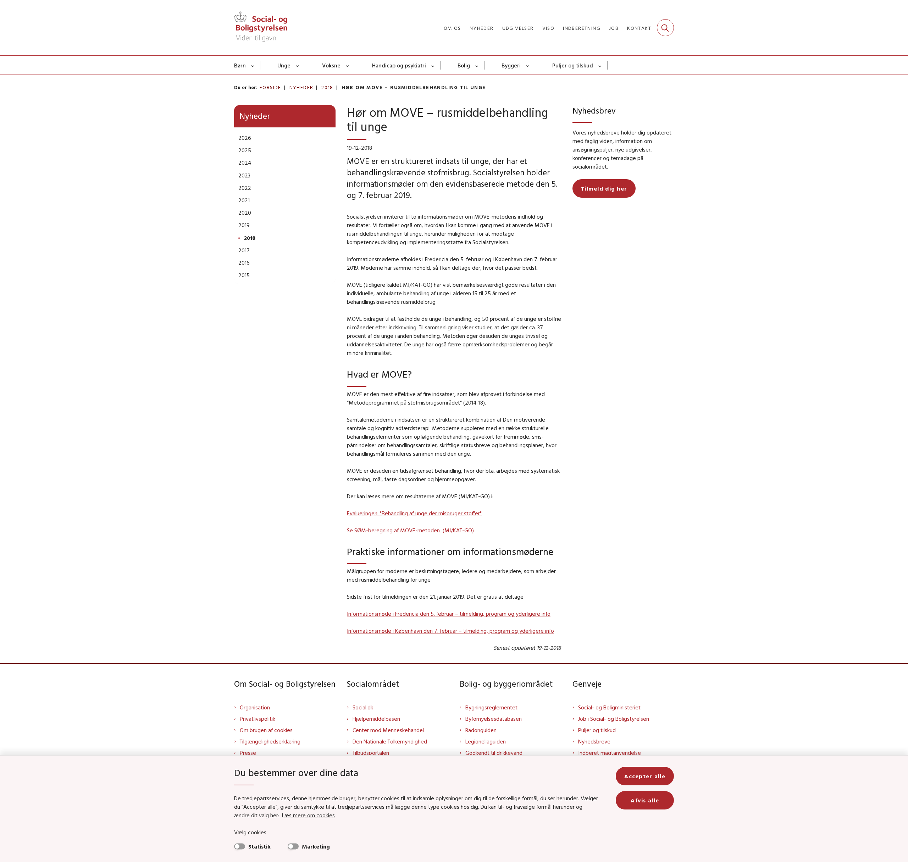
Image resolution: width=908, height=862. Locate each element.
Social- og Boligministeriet (609, 707)
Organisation (255, 707)
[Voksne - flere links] (347, 65)
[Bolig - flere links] (477, 65)
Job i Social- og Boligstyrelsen (613, 718)
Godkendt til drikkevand (493, 752)
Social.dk (363, 707)
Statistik (259, 846)
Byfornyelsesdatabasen (493, 718)
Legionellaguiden (485, 741)
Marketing (316, 846)
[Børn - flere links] (253, 65)
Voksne (331, 65)
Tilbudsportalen (371, 752)
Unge (283, 65)
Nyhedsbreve (594, 741)
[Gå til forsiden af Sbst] (260, 27)
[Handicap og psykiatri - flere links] (433, 65)
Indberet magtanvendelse (609, 752)
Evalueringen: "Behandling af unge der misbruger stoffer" (414, 513)
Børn (240, 65)
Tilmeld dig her (604, 188)
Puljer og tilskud (572, 65)
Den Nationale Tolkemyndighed (390, 741)
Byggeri (511, 65)
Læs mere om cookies (308, 815)
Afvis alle (645, 800)
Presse (248, 752)
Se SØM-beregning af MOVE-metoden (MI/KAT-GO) (410, 530)
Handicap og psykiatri (399, 65)
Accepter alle (644, 776)
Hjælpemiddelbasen (376, 718)
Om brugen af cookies (266, 730)
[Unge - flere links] (297, 65)
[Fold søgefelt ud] (665, 27)
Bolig (464, 65)
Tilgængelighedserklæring (270, 741)
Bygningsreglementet (491, 707)
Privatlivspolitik (257, 718)
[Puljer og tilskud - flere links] (600, 65)
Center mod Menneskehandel (388, 730)
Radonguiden (481, 730)
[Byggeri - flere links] (528, 65)
